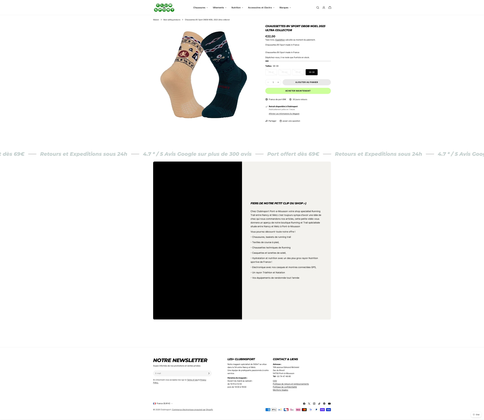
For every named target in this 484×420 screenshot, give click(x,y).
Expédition (280, 40)
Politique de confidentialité (285, 387)
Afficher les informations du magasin (284, 114)
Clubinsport (165, 409)
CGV (275, 381)
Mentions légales (280, 390)
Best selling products (171, 20)
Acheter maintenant (298, 91)
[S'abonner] (208, 373)
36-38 (311, 72)
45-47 (299, 73)
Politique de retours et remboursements (291, 384)
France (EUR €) (163, 403)
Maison (156, 20)
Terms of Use (192, 380)
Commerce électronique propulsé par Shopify (192, 409)
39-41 (272, 73)
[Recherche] (317, 7)
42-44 (286, 73)
